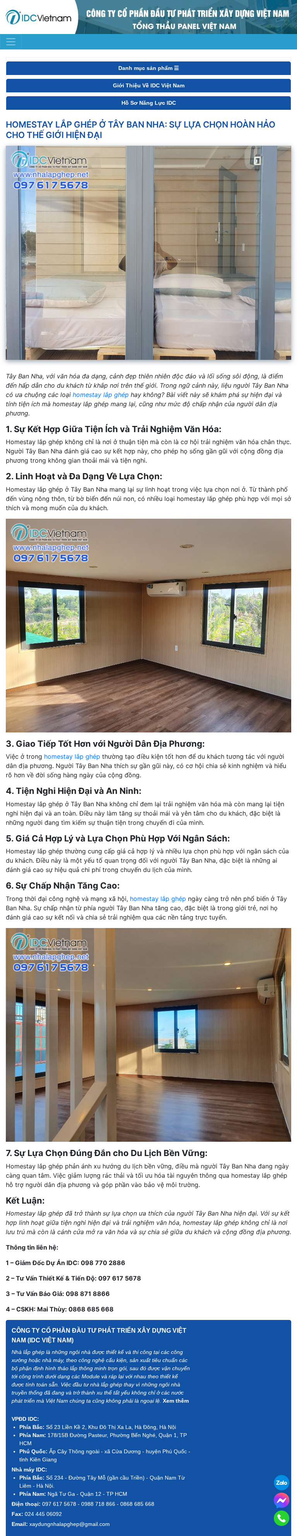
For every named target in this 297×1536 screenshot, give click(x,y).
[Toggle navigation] (11, 41)
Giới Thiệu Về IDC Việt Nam (148, 85)
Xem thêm (176, 1401)
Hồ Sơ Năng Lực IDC (148, 103)
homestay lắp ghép (101, 394)
